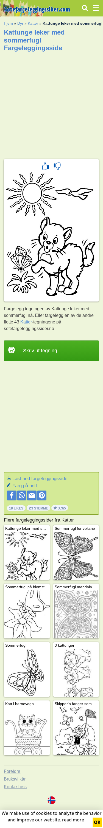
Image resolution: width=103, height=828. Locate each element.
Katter (33, 23)
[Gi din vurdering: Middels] (57, 167)
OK (97, 822)
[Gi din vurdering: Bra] (45, 167)
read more (73, 820)
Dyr (20, 23)
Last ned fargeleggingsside (39, 478)
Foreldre (12, 771)
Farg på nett (24, 485)
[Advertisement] (51, 103)
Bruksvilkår (15, 779)
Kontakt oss (15, 786)
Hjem (8, 23)
